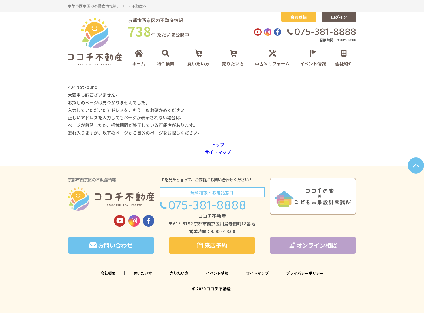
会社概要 (108, 273)
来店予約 (215, 245)
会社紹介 (343, 63)
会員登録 (298, 17)
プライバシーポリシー (305, 273)
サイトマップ (218, 152)
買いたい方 (198, 63)
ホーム (138, 63)
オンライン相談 (317, 245)
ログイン (339, 17)
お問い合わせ (115, 245)
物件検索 (165, 63)
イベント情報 (313, 63)
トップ (217, 145)
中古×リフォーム (272, 63)
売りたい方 (233, 63)
